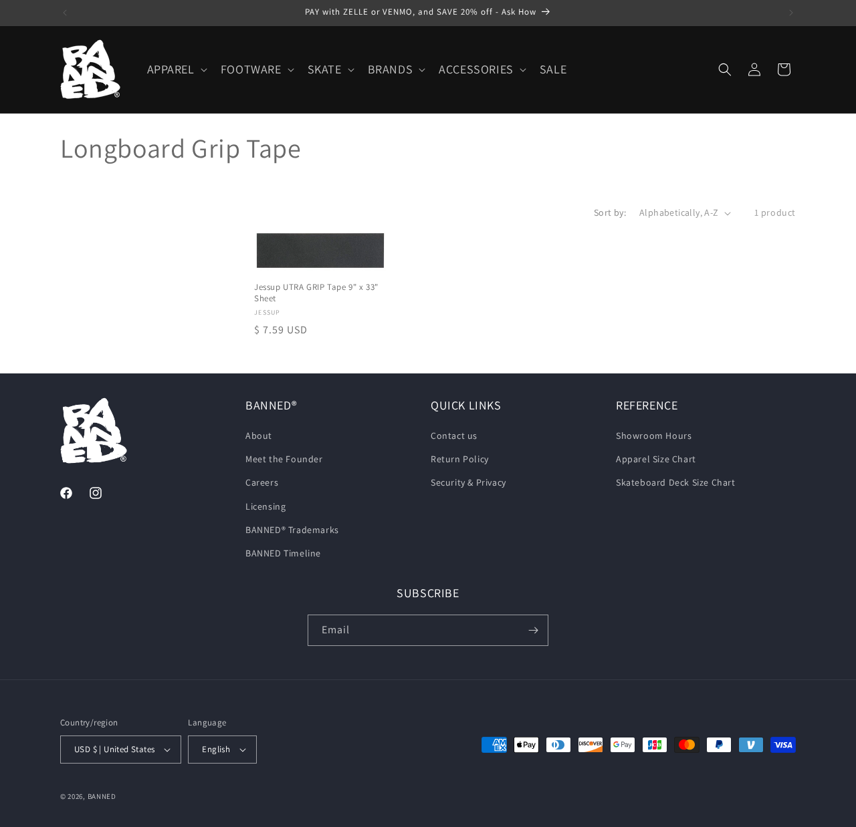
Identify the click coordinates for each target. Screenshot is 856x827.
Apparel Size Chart (656, 459)
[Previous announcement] (65, 12)
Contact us (454, 436)
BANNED (102, 796)
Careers (261, 482)
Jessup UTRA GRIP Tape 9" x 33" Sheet (316, 293)
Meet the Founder (284, 459)
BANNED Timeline (283, 553)
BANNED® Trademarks (292, 530)
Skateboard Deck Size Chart (676, 482)
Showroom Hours (653, 436)
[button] (176, 69)
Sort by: (610, 212)
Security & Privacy (468, 482)
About (258, 436)
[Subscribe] (533, 630)
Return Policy (460, 459)
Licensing (265, 506)
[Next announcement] (791, 12)
